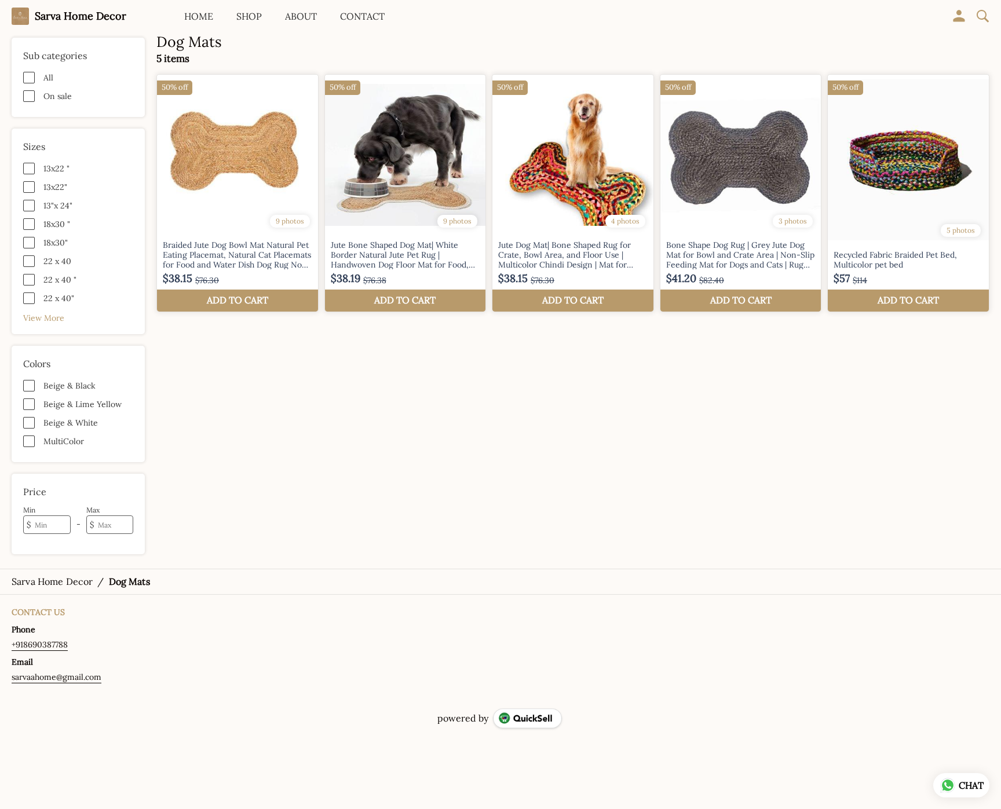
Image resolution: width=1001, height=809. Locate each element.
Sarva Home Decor (80, 16)
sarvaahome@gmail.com (56, 677)
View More (43, 318)
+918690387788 (40, 644)
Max (93, 510)
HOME (198, 16)
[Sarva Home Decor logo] (20, 16)
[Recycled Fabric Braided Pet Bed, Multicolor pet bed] (908, 193)
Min (29, 510)
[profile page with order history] (959, 16)
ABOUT (301, 16)
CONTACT (362, 16)
